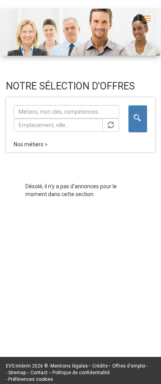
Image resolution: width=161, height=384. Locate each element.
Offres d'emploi (128, 366)
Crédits (100, 366)
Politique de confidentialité (81, 372)
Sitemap (17, 372)
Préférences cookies (30, 379)
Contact (39, 372)
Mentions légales (69, 366)
